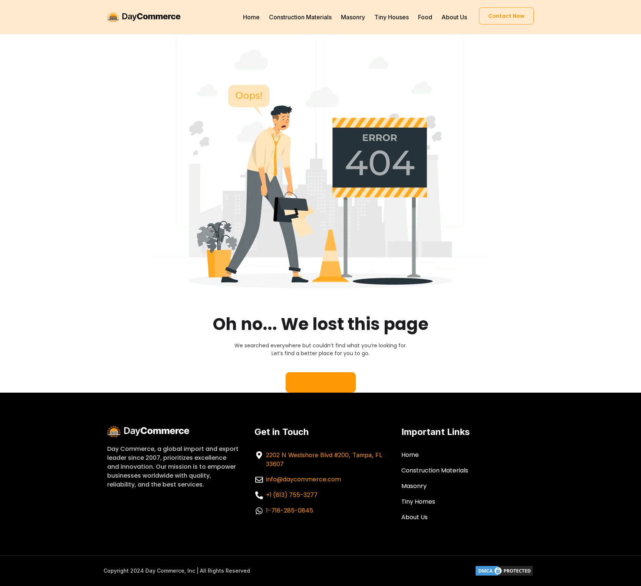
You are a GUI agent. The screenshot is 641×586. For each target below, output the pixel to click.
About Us (454, 17)
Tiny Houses (391, 17)
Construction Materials (300, 17)
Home (251, 17)
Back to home (321, 382)
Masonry (353, 17)
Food (425, 17)
